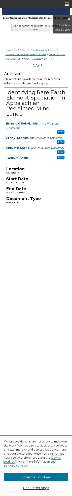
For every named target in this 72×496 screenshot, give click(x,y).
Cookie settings (36, 488)
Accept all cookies (36, 477)
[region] (36, 465)
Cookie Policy (19, 465)
